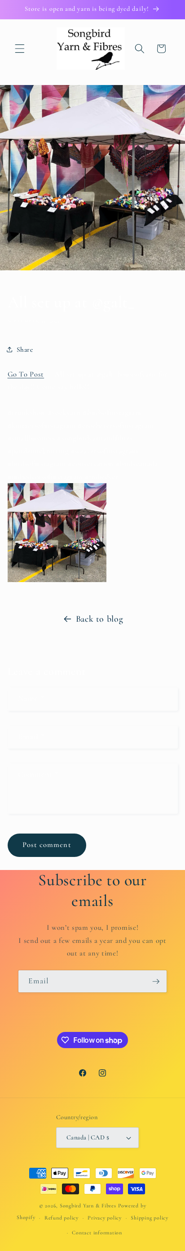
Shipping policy (149, 1218)
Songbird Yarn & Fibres (88, 1205)
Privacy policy (105, 1218)
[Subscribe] (156, 981)
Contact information (97, 1232)
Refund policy (61, 1218)
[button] (20, 48)
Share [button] (25, 349)
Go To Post (26, 374)
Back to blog (99, 619)
